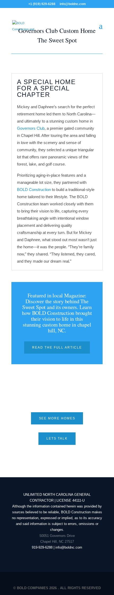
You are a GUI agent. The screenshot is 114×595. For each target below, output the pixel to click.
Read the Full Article (57, 347)
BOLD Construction (34, 189)
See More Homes (57, 418)
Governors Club (31, 128)
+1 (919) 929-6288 (41, 4)
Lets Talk (56, 438)
